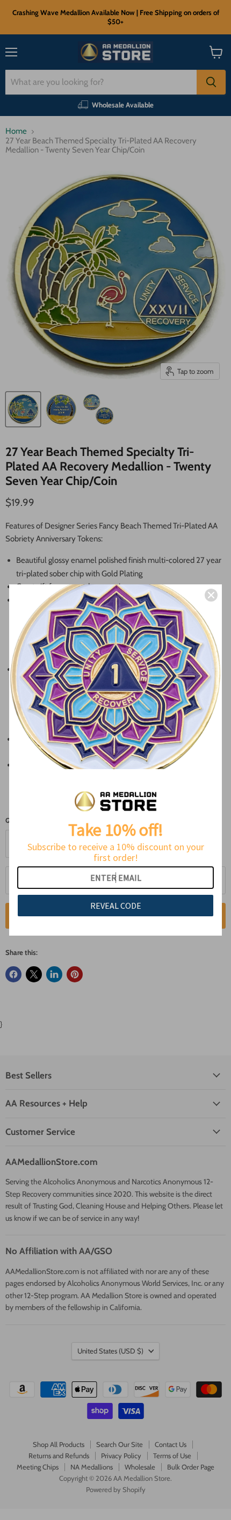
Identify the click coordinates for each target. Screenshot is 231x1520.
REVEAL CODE (115, 905)
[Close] (211, 595)
